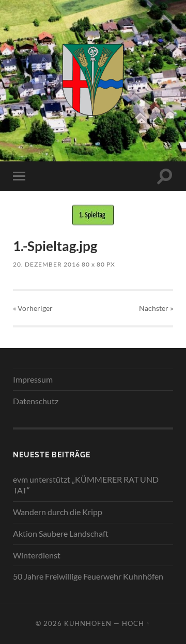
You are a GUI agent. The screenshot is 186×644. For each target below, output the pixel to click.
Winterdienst (36, 555)
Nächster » (156, 308)
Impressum (33, 379)
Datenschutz (35, 401)
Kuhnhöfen (88, 623)
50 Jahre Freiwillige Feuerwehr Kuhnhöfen (88, 576)
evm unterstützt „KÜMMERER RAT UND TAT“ (86, 484)
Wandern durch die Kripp (57, 512)
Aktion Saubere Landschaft (61, 533)
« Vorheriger (33, 308)
